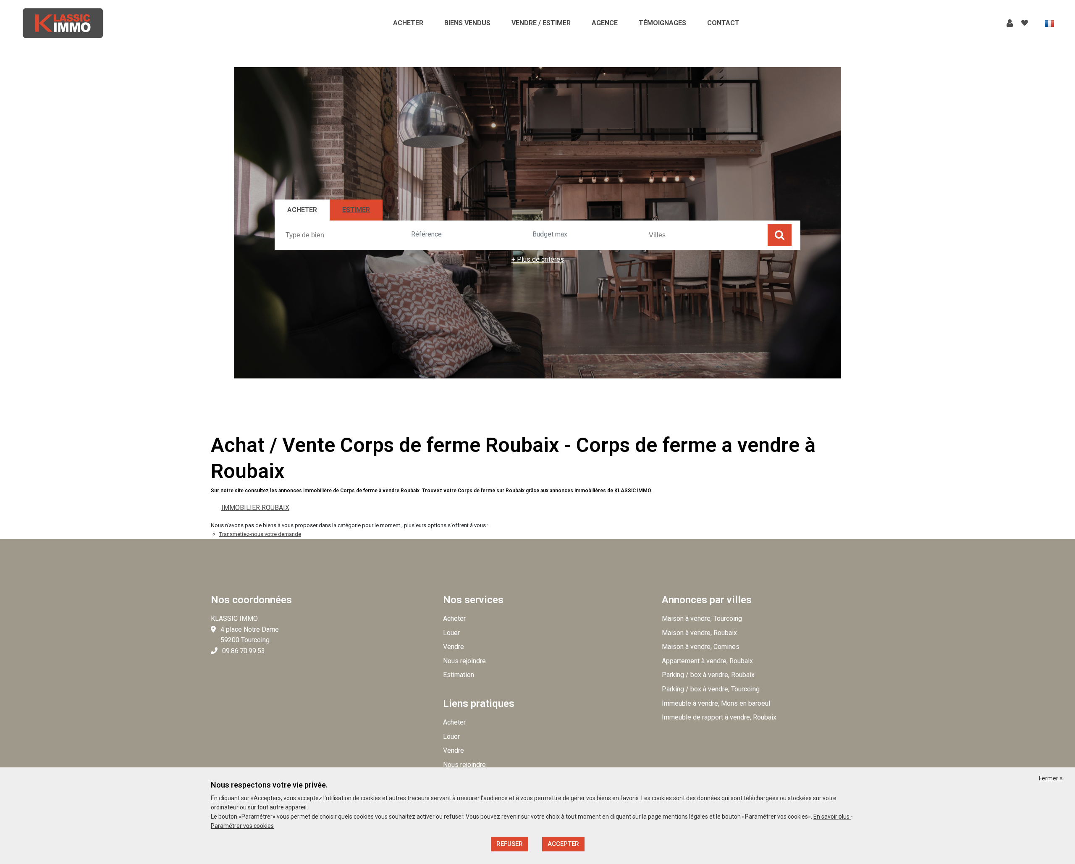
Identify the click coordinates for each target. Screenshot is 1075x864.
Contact (723, 23)
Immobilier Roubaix (255, 508)
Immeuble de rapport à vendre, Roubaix (719, 717)
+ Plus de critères (537, 259)
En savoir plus (832, 816)
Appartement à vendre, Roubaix (707, 661)
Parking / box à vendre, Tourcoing (711, 689)
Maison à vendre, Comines (700, 647)
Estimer (356, 210)
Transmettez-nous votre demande (260, 534)
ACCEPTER (563, 844)
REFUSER (509, 844)
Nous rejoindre (464, 661)
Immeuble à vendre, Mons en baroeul (716, 703)
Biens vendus (467, 23)
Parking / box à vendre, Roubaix (708, 675)
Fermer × (1050, 778)
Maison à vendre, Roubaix (699, 633)
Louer (451, 633)
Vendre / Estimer (541, 23)
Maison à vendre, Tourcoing (702, 618)
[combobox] (343, 235)
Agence (605, 23)
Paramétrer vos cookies (242, 825)
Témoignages (662, 23)
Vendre (453, 647)
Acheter (408, 23)
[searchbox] (345, 235)
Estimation (458, 675)
